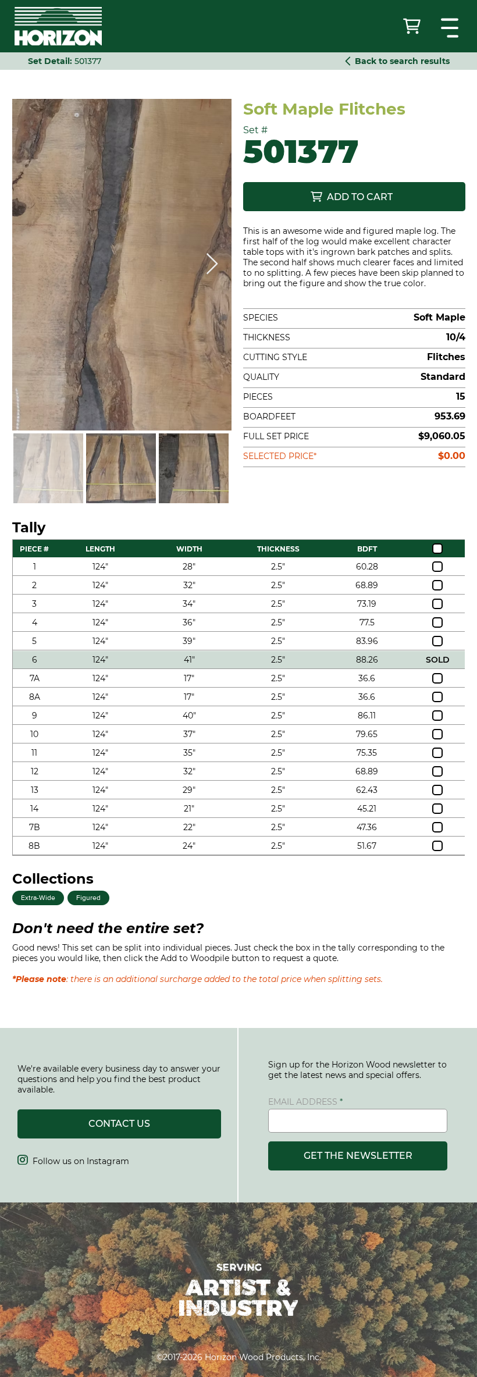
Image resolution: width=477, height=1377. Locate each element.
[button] (450, 28)
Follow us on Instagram (73, 1161)
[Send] (413, 26)
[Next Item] (212, 264)
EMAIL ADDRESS (302, 1102)
